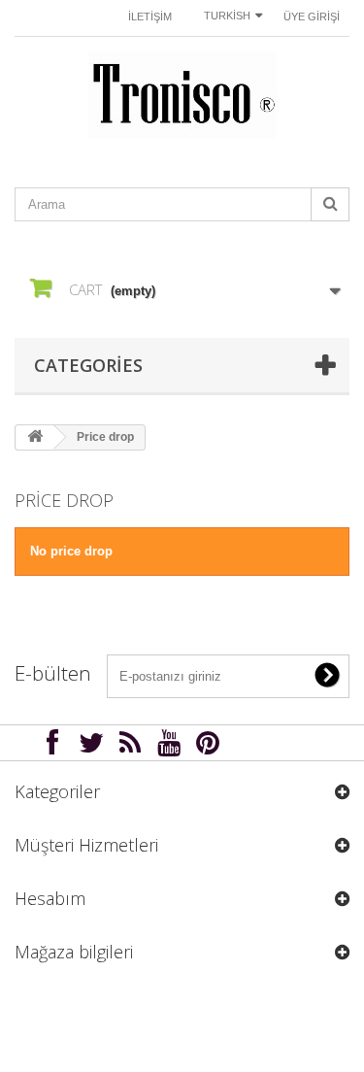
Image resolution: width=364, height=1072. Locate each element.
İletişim (150, 16)
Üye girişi (311, 16)
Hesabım (50, 898)
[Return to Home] (35, 437)
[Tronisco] (182, 95)
